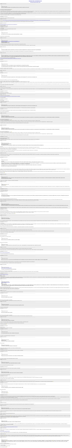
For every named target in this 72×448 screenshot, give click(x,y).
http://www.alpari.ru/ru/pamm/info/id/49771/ (5, 252)
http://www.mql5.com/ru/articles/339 (4, 274)
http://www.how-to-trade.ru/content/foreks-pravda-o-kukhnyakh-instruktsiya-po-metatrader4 (10, 96)
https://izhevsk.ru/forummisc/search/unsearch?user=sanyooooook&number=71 (8, 24)
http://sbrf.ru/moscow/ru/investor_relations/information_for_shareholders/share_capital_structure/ (10, 58)
